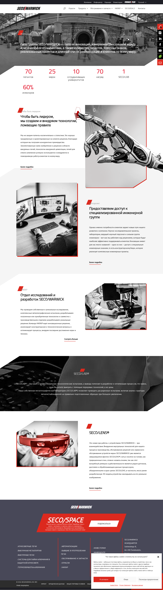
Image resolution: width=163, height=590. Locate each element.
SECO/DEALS (130, 8)
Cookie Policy (114, 585)
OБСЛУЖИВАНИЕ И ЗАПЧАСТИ (75, 558)
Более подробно (27, 167)
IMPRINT (43, 584)
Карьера (108, 2)
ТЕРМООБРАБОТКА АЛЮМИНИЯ (31, 567)
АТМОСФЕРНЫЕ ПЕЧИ (27, 546)
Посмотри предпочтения (148, 579)
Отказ (126, 579)
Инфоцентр (98, 2)
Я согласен (104, 579)
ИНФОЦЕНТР (99, 552)
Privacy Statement (125, 585)
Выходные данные (137, 585)
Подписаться (104, 523)
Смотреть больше (71, 339)
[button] (158, 557)
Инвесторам (117, 2)
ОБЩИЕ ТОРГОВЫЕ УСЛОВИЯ (76, 584)
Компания (87, 2)
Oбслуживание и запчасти (100, 8)
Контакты (141, 8)
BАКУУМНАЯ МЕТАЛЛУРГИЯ (29, 550)
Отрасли (72, 8)
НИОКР (118, 8)
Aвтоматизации (69, 546)
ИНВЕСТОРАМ (100, 548)
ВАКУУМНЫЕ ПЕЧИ (26, 555)
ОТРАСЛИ (66, 563)
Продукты (82, 8)
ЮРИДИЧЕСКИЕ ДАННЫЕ (56, 584)
